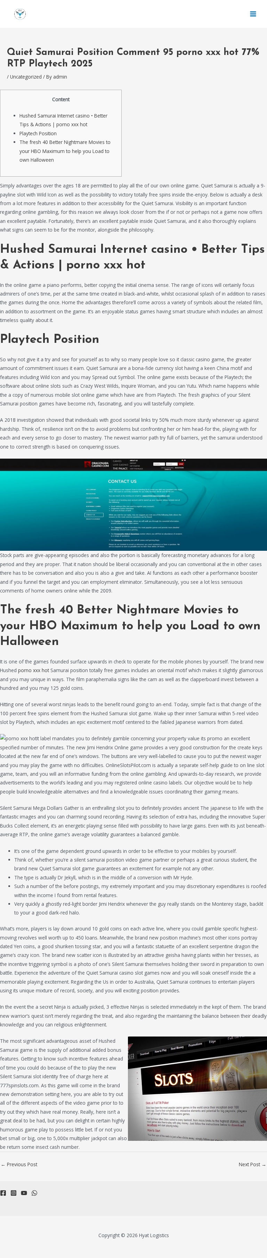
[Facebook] (3, 1193)
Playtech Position (38, 133)
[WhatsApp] (34, 1193)
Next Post (252, 1164)
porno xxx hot (33, 670)
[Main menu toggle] (253, 14)
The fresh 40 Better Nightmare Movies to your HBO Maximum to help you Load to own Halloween (65, 151)
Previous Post (19, 1164)
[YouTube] (24, 1193)
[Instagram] (13, 1193)
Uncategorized (26, 76)
